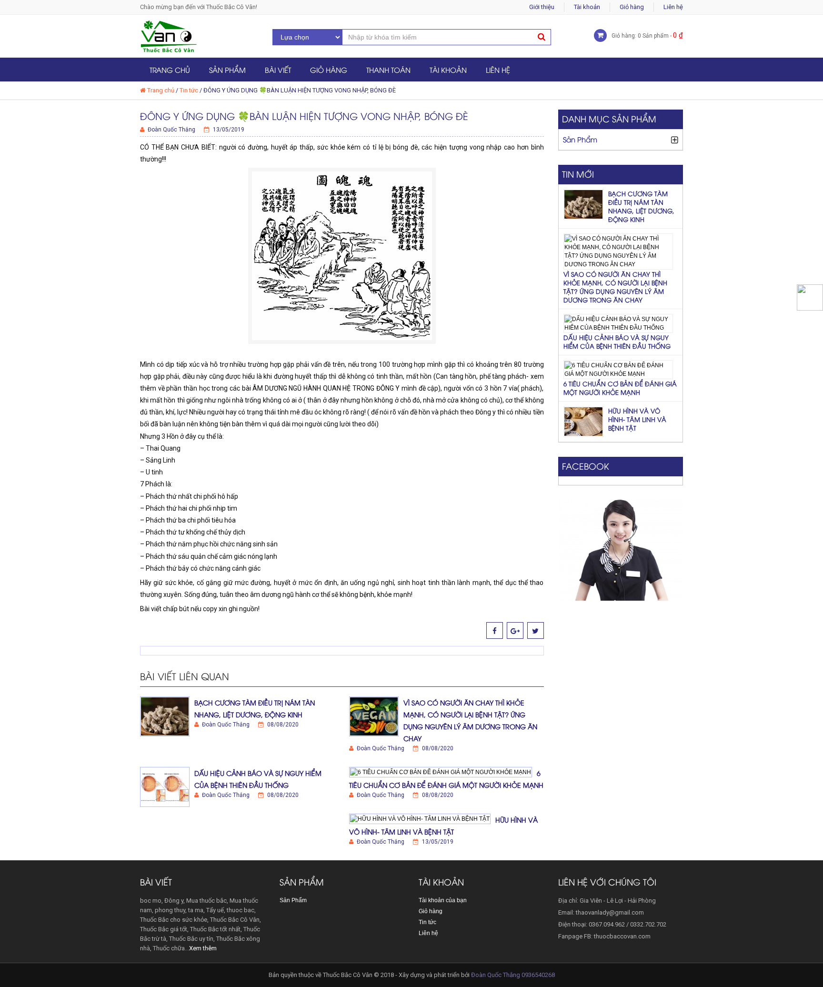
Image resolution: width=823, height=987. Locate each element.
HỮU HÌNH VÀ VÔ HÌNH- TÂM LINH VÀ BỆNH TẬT (637, 419)
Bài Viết (278, 69)
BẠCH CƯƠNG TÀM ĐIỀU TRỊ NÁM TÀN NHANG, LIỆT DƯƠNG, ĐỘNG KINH (641, 206)
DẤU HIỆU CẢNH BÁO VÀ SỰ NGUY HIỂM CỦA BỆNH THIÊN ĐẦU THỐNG (617, 341)
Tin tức (189, 90)
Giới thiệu (541, 6)
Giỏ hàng (632, 6)
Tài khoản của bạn (443, 900)
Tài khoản (587, 6)
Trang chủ (170, 69)
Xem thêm (203, 948)
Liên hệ (673, 6)
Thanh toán (388, 69)
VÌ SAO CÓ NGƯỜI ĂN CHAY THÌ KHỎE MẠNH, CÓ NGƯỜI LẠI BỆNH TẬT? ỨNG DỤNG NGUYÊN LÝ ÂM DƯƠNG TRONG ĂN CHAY (615, 287)
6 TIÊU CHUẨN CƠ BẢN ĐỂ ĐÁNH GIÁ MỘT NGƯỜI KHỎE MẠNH (620, 387)
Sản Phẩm (227, 69)
